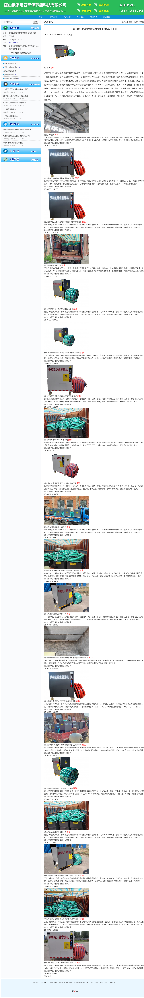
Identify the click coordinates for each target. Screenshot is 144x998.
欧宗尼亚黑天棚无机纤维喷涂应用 (15, 89)
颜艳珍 (112, 982)
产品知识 (80, 17)
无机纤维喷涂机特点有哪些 (13, 143)
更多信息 (47, 976)
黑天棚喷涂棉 (9, 74)
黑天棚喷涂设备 (10, 71)
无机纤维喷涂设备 (11, 67)
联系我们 (107, 17)
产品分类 (67, 17)
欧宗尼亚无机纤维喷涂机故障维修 (15, 96)
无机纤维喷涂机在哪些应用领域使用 (16, 136)
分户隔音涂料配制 (9, 109)
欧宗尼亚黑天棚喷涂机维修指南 (14, 102)
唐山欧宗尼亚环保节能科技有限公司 (57, 143)
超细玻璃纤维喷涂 (11, 78)
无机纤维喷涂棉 (10, 63)
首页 (40, 17)
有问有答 (93, 17)
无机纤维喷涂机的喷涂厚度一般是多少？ (18, 129)
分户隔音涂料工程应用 (11, 116)
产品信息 (53, 17)
